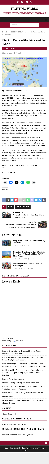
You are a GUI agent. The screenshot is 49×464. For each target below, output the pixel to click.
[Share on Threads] (44, 200)
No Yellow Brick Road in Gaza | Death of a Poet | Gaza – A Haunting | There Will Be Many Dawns (29, 254)
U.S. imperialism (23, 207)
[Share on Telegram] (36, 200)
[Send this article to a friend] (20, 200)
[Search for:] (24, 25)
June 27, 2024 (19, 245)
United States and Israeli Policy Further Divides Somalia (22, 393)
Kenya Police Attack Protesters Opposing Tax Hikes (29, 241)
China (10, 207)
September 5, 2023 (20, 268)
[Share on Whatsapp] (28, 200)
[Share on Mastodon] (32, 200)
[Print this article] (24, 200)
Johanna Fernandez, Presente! (13, 379)
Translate (19, 341)
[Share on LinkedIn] (12, 200)
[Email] (27, 2)
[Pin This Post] (16, 200)
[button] (45, 19)
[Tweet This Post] (8, 200)
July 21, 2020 (8, 53)
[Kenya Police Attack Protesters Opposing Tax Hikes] (6, 243)
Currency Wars (7, 397)
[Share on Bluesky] (40, 200)
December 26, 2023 (21, 259)
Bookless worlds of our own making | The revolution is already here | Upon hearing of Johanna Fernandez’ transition (22, 372)
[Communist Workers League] (22, 2)
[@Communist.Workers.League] (18, 2)
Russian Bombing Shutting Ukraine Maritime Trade (21, 383)
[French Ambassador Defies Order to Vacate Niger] (6, 265)
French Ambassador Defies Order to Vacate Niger (27, 264)
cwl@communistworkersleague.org (20, 435)
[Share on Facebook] (4, 200)
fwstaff (18, 53)
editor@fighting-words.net (16, 424)
